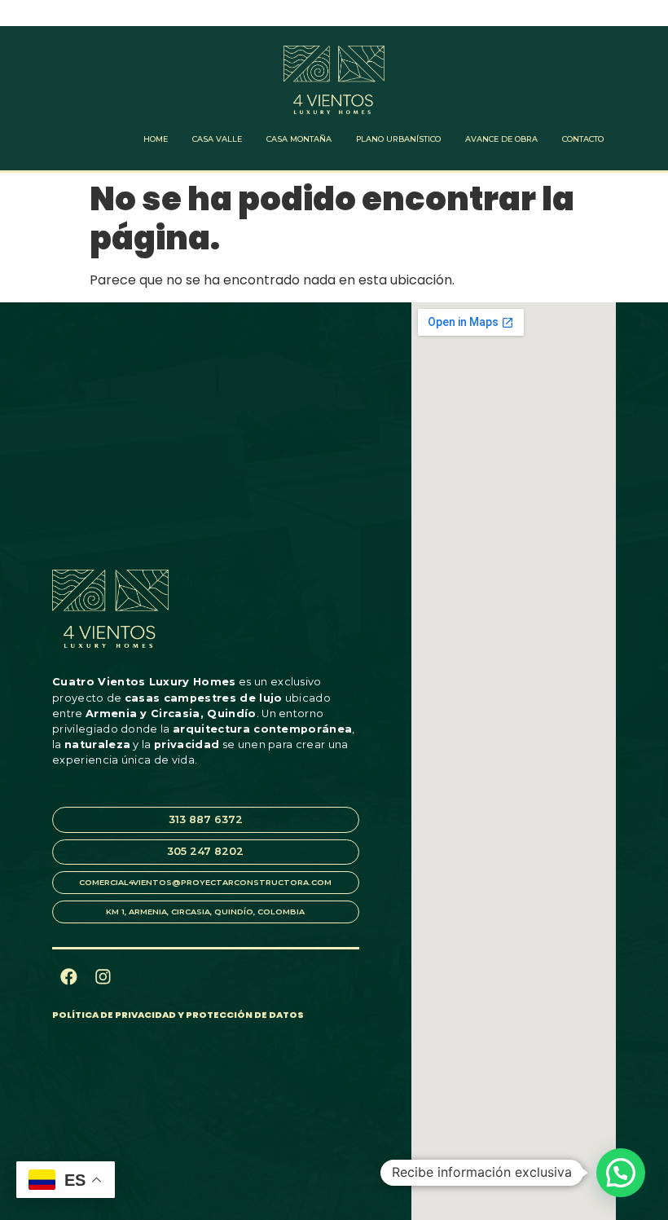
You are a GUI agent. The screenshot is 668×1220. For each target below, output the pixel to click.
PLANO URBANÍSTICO (398, 138)
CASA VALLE (217, 138)
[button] (620, 1172)
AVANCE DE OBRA (501, 138)
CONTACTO (583, 138)
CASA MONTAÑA (299, 138)
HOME (155, 138)
